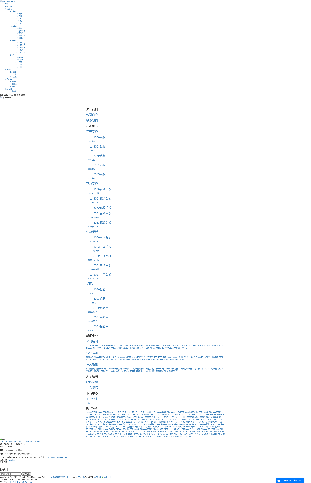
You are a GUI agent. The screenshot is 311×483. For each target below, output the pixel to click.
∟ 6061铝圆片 (97, 317)
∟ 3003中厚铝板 (98, 246)
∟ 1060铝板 (96, 137)
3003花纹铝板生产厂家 (168, 417)
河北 (10, 482)
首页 (6, 4)
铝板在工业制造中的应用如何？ (192, 368)
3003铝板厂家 (116, 419)
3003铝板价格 (105, 419)
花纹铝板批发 (131, 434)
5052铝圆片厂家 (154, 422)
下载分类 (92, 399)
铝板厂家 (115, 436)
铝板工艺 (122, 436)
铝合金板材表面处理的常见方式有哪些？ (128, 357)
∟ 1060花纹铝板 (98, 189)
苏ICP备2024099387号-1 (57, 457)
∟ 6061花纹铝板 (98, 213)
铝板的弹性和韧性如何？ (207, 345)
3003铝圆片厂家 (206, 417)
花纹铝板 (13, 25)
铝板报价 (130, 436)
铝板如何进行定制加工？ (153, 357)
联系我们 (8, 89)
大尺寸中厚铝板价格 (211, 431)
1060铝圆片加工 (218, 412)
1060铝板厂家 (123, 414)
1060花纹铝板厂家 (177, 412)
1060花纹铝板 (20, 28)
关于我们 (8, 6)
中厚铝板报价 (158, 431)
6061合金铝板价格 (95, 426)
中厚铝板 (13, 40)
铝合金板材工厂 (188, 434)
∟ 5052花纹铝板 (98, 207)
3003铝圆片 (19, 59)
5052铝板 (18, 18)
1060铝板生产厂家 (136, 414)
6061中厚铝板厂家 (189, 424)
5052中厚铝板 (20, 47)
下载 (88, 403)
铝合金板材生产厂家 (215, 434)
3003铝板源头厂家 (129, 419)
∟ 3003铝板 (96, 146)
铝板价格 (91, 436)
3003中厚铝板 (20, 45)
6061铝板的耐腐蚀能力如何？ (176, 347)
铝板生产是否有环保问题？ (201, 357)
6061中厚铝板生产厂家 (206, 424)
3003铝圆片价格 (193, 417)
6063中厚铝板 (20, 52)
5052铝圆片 (19, 62)
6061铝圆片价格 (166, 426)
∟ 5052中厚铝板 (98, 256)
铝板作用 (99, 436)
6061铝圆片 (19, 64)
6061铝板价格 (214, 426)
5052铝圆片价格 (142, 422)
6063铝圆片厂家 (162, 429)
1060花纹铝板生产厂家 (193, 412)
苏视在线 (12, 459)
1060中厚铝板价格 (104, 412)
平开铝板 (13, 11)
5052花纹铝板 (20, 33)
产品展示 (8, 9)
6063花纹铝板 (20, 38)
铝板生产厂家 (168, 436)
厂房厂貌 (13, 74)
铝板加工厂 (107, 436)
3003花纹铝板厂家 (152, 417)
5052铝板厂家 (202, 422)
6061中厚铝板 (20, 50)
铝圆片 (12, 55)
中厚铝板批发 (147, 431)
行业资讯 (13, 84)
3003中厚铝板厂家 (177, 414)
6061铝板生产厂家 (126, 429)
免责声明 (107, 477)
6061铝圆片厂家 (179, 426)
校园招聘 (92, 382)
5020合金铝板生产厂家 (196, 419)
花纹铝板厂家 (120, 434)
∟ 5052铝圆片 (97, 308)
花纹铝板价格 (109, 434)
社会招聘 (92, 387)
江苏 (22, 482)
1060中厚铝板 (20, 42)
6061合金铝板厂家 (110, 426)
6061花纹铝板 (20, 35)
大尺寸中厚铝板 (197, 431)
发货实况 (13, 76)
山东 (30, 482)
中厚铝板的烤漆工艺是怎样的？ (144, 368)
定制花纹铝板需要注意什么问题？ (143, 371)
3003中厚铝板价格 (162, 414)
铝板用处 (187, 436)
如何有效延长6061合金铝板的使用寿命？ (161, 345)
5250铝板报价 (110, 424)
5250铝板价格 (99, 424)
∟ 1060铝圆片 (97, 289)
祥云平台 (81, 477)
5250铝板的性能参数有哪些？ (167, 371)
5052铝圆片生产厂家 (169, 422)
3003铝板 (18, 16)
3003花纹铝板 (20, 30)
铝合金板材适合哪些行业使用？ (168, 368)
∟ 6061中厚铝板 (98, 265)
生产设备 (13, 72)
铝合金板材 (153, 434)
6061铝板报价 (99, 429)
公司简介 (92, 114)
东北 (14, 482)
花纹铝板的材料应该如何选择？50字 (131, 359)
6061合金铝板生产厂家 (141, 426)
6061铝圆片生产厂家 (193, 426)
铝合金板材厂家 (176, 434)
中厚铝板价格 (104, 431)
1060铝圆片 (19, 57)
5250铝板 (90, 424)
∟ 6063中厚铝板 (98, 274)
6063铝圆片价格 (149, 429)
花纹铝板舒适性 (142, 434)
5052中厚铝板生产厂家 (117, 422)
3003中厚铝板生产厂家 (193, 414)
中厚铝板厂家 (126, 431)
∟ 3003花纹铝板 (98, 198)
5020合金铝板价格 (180, 419)
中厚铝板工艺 (136, 431)
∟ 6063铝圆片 (97, 326)
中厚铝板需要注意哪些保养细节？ (132, 345)
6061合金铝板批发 (125, 426)
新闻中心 (8, 79)
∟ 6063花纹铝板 (98, 222)
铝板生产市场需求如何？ (132, 347)
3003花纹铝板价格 (137, 417)
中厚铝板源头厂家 (170, 431)
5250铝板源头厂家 (123, 424)
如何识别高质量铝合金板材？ (97, 368)
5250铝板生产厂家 (138, 424)
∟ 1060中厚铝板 (98, 237)
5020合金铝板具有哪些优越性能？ (99, 357)
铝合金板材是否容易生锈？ (187, 345)
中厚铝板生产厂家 (184, 431)
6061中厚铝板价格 (175, 424)
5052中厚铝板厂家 (101, 422)
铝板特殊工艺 (150, 436)
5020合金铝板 (166, 419)
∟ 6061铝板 (96, 165)
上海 (18, 482)
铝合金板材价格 (164, 434)
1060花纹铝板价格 (163, 412)
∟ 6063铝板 (96, 174)
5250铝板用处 (151, 424)
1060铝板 (18, 13)
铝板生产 (158, 436)
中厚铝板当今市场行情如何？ (106, 359)
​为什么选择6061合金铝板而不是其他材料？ (102, 345)
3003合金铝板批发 (112, 417)
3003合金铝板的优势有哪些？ (120, 368)
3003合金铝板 (207, 414)
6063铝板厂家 (209, 429)
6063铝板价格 (198, 429)
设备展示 (8, 69)
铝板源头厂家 (139, 436)
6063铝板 (18, 23)
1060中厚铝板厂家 (119, 412)
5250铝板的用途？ (153, 359)
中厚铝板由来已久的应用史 (119, 371)
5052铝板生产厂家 (215, 422)
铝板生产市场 (178, 436)
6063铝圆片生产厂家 (177, 429)
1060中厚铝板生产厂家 (135, 412)
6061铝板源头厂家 (112, 429)
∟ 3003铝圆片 (97, 298)
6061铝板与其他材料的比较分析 (172, 359)
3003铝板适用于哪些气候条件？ (149, 419)
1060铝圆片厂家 (92, 414)
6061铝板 (18, 21)
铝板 (1, 441)
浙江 (26, 482)
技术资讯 (13, 86)
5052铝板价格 (190, 422)
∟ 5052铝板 (96, 155)
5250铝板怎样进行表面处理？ (153, 347)
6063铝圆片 (19, 67)
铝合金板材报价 (201, 434)
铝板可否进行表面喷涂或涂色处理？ (176, 357)
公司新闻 (13, 81)
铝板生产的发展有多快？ (113, 347)
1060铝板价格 (112, 414)
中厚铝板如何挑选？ (101, 371)
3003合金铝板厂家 (97, 417)
